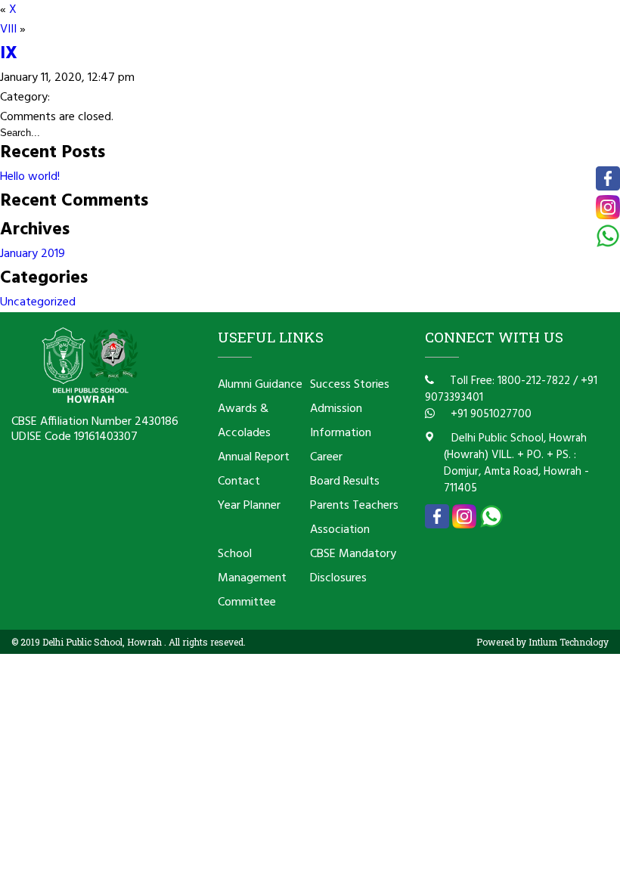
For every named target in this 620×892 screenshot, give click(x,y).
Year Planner (249, 506)
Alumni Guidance (260, 385)
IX (8, 53)
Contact (239, 481)
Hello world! (30, 177)
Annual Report (254, 457)
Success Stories (349, 385)
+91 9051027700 (490, 414)
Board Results (345, 481)
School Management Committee (252, 578)
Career (326, 457)
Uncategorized (38, 302)
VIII (8, 29)
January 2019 (32, 254)
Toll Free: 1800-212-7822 (508, 381)
